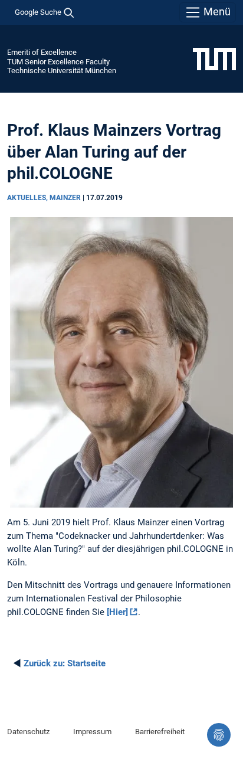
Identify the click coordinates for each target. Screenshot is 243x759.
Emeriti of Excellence (42, 52)
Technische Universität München (61, 70)
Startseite (65, 663)
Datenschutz (28, 731)
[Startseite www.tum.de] (214, 58)
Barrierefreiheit (160, 731)
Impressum (92, 731)
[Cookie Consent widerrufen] (219, 735)
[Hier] (117, 612)
